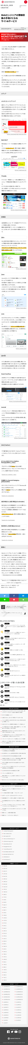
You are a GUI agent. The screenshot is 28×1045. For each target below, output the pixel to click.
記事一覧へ (2, 705)
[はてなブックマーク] (23, 596)
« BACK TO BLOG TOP (22, 6)
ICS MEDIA (8, 507)
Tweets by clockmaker (8, 520)
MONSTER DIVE (19, 29)
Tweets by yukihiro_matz (9, 474)
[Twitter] (4, 596)
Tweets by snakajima (8, 496)
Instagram (19, 1031)
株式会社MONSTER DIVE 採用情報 (12, 575)
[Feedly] (23, 600)
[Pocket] (14, 600)
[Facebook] (14, 596)
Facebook (8, 1031)
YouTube (16, 1031)
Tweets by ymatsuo (7, 540)
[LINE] (4, 600)
